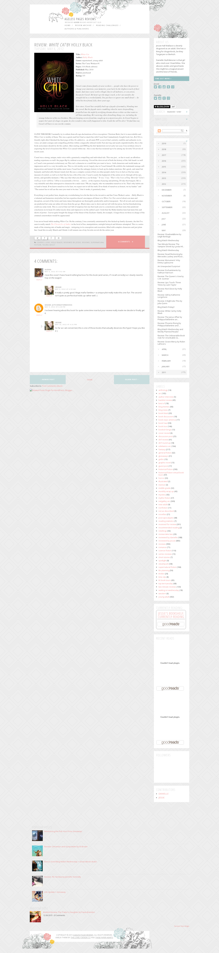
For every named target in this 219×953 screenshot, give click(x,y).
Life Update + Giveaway (55, 892)
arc (160, 393)
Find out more (162, 79)
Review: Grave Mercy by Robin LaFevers (171, 342)
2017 (164, 155)
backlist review (165, 400)
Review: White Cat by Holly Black (169, 312)
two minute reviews (167, 586)
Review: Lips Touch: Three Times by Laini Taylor (169, 283)
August (165, 213)
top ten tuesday (166, 583)
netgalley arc (164, 501)
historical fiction (166, 469)
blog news (163, 410)
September (167, 207)
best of (162, 403)
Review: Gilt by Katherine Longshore (169, 296)
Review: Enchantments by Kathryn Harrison (169, 271)
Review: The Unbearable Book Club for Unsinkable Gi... (171, 336)
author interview (166, 396)
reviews (86, 242)
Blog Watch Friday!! (166, 307)
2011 (164, 372)
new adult (163, 504)
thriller (161, 573)
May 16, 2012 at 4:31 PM (66, 324)
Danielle (163, 794)
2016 (164, 161)
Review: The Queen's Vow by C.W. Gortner (171, 277)
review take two (166, 534)
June (164, 224)
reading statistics (166, 521)
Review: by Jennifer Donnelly (62, 876)
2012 (164, 184)
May (164, 230)
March (165, 355)
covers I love (43, 242)
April (164, 349)
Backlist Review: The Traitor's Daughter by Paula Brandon (69, 912)
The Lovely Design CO (81, 937)
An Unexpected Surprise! (169, 266)
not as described (166, 511)
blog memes (164, 406)
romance (163, 547)
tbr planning (164, 570)
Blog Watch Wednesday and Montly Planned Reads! (170, 330)
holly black (56, 242)
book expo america (167, 419)
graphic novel (165, 462)
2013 (164, 178)
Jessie (58, 287)
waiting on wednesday (169, 590)
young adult (48, 245)
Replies (42, 291)
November (167, 195)
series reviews (165, 554)
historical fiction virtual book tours (171, 473)
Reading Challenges (107, 25)
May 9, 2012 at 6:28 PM (55, 307)
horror (161, 478)
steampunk (164, 563)
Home (68, 25)
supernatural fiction (167, 567)
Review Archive (83, 25)
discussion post (166, 436)
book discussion (166, 416)
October (166, 201)
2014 (164, 172)
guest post (163, 466)
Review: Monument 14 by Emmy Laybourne (169, 261)
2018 (164, 149)
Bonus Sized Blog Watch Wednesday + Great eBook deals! (70, 861)
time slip (162, 577)
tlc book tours (165, 580)
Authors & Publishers (77, 29)
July (164, 218)
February (166, 361)
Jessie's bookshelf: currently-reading (171, 615)
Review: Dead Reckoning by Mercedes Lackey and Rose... (171, 255)
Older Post (131, 379)
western (162, 593)
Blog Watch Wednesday (168, 240)
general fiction (165, 452)
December (166, 189)
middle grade (164, 488)
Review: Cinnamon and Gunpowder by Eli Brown (66, 846)
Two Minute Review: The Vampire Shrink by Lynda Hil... (171, 245)
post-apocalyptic (166, 517)
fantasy (162, 449)
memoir (162, 484)
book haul (163, 423)
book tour (163, 426)
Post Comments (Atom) (52, 386)
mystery (162, 494)
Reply (39, 280)
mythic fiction (164, 498)
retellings (163, 531)
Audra (48, 269)
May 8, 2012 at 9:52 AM (55, 271)
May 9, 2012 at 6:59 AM (65, 289)
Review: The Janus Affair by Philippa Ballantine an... (170, 318)
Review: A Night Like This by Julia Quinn (170, 302)
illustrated (163, 481)
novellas (162, 514)
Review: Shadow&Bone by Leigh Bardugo (169, 235)
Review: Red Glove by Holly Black (170, 289)
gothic (161, 459)
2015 (164, 166)
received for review (167, 524)
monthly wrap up (166, 491)
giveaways (163, 456)
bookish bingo (165, 429)
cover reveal (164, 433)
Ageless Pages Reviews (80, 19)
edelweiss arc (165, 446)
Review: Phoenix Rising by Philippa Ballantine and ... (169, 324)
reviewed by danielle (168, 537)
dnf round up (164, 443)
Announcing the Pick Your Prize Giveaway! (63, 831)
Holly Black (88, 57)
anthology (163, 390)
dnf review (163, 439)
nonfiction (163, 507)
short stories (164, 557)
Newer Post (48, 379)
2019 (164, 143)
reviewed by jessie (72, 242)
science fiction (165, 550)
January (166, 366)
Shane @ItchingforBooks (58, 305)
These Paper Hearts (104, 937)
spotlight (162, 560)
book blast (163, 413)
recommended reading (169, 527)
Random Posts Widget (181, 926)
